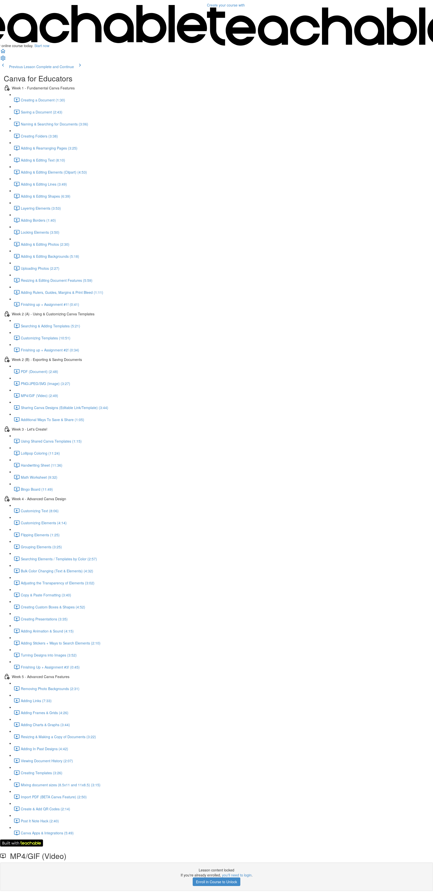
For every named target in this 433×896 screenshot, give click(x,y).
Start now (41, 45)
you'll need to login (237, 874)
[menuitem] (3, 59)
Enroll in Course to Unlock (216, 881)
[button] (3, 52)
